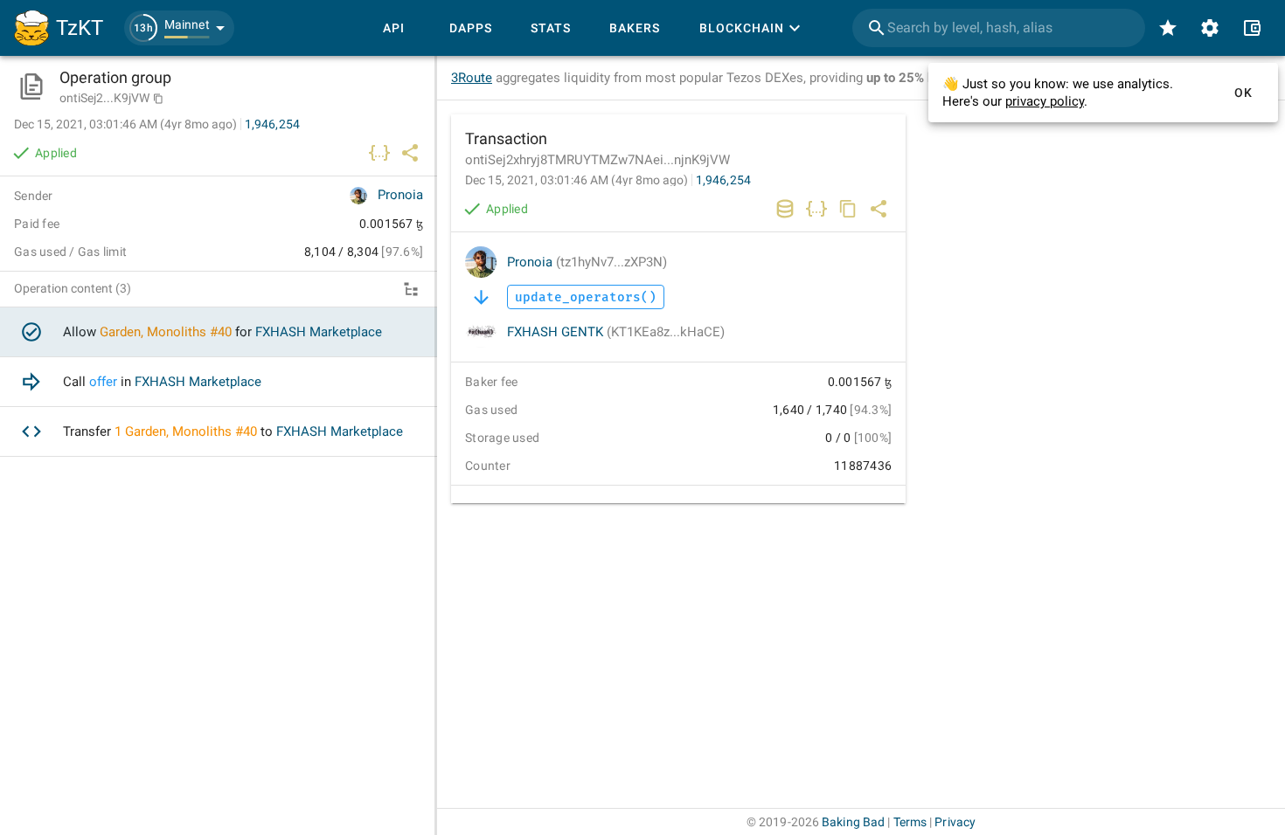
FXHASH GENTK (616, 332)
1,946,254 (723, 180)
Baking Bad (853, 822)
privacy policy (1044, 101)
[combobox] (998, 28)
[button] (179, 27)
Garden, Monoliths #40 (166, 332)
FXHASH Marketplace (318, 332)
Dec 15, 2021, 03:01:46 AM (576, 180)
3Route (471, 78)
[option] (218, 332)
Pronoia (587, 262)
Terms (910, 822)
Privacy (955, 822)
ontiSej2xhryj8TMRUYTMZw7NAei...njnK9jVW (597, 160)
